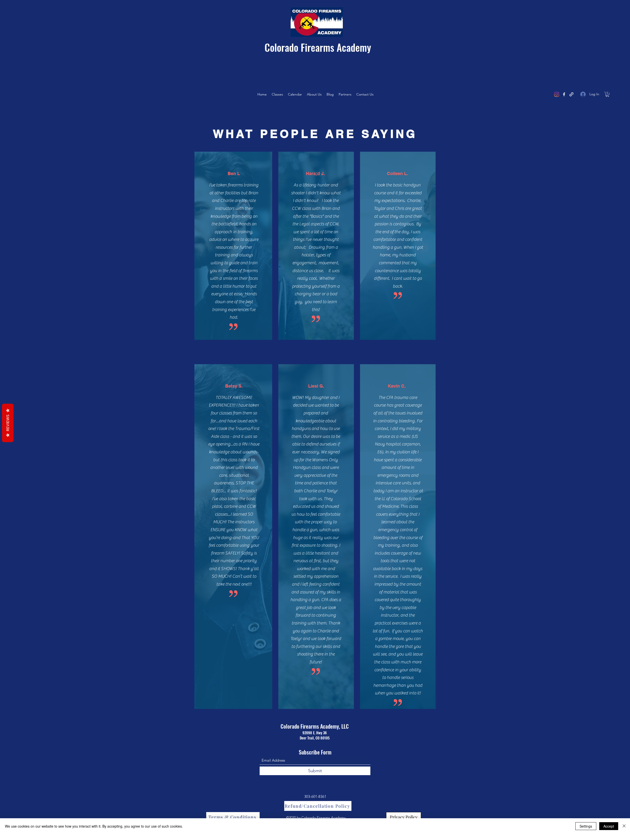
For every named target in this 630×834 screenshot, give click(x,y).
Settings (586, 826)
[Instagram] (556, 94)
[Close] (624, 826)
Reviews (8, 422)
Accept (608, 826)
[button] (607, 94)
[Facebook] (564, 94)
